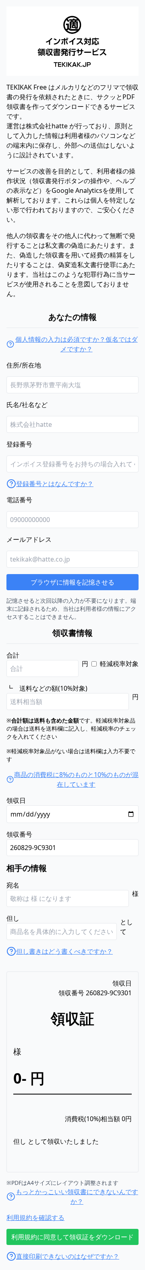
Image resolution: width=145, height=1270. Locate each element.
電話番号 (19, 499)
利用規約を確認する (35, 1217)
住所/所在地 (23, 365)
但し (12, 918)
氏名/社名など (27, 404)
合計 (12, 655)
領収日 (16, 800)
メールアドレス (29, 539)
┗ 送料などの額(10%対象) (46, 688)
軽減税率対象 (119, 663)
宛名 (12, 885)
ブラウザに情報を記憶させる (72, 582)
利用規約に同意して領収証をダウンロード (72, 1236)
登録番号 (19, 444)
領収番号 (19, 834)
